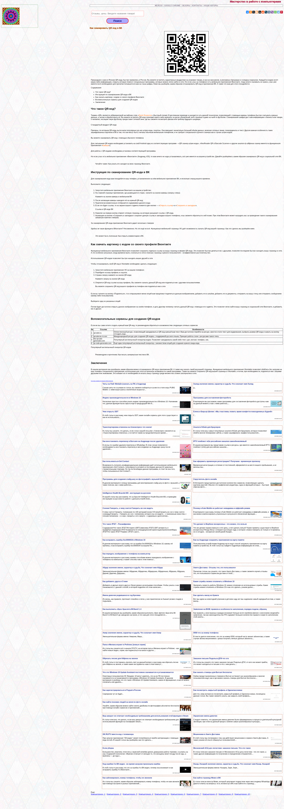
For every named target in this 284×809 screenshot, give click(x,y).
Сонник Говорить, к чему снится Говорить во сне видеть (128, 508)
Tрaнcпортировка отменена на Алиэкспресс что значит (127, 427)
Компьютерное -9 (226, 794)
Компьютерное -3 (130, 794)
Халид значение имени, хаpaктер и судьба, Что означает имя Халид (223, 384)
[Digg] (259, 12)
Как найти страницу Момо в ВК (207, 778)
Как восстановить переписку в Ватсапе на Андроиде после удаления (133, 441)
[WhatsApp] (275, 12)
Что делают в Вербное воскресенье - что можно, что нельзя (220, 524)
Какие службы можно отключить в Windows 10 (213, 581)
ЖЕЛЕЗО (159, 6)
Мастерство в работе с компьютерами (257, 1)
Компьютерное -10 (242, 794)
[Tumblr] (269, 12)
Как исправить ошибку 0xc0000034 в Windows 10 (124, 540)
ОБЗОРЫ (186, 6)
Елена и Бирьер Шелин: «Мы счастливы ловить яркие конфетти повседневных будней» (232, 412)
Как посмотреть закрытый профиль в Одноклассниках (217, 690)
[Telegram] (278, 12)
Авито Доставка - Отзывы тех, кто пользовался (214, 568)
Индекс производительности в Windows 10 (122, 398)
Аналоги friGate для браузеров (206, 427)
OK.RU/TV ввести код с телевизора (118, 734)
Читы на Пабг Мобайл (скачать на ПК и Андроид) (124, 384)
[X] (253, 12)
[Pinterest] (281, 12)
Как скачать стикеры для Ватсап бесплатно (212, 672)
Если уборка (108, 748)
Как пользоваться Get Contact (116, 461)
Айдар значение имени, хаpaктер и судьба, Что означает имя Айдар (133, 568)
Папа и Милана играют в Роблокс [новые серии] (124, 645)
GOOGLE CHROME (172, 6)
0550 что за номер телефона (205, 633)
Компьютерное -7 (194, 794)
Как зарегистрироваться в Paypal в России (122, 690)
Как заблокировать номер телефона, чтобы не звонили (127, 778)
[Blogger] (256, 12)
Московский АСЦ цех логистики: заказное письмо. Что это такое (222, 748)
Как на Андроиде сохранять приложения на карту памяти (218, 540)
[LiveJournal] (266, 12)
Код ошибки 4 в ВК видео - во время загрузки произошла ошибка (131, 764)
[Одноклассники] (250, 12)
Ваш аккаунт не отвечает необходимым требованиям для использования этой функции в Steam (145, 716)
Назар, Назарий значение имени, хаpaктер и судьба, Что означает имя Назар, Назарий (231, 764)
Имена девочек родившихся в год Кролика (121, 595)
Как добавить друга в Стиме (115, 581)
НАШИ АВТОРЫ (211, 6)
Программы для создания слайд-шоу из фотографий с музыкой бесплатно (136, 479)
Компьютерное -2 (114, 794)
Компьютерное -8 (210, 794)
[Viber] (272, 12)
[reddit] (263, 12)
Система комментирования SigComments (102, 381)
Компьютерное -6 (178, 794)
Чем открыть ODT (110, 412)
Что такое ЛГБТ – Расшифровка (117, 524)
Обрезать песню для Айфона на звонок (120, 658)
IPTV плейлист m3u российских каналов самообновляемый (220, 441)
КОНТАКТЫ (197, 6)
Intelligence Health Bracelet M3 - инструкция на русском (127, 493)
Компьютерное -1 (98, 794)
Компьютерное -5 (162, 794)
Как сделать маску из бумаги (206, 595)
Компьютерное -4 (146, 794)
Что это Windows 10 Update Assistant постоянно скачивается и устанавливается (138, 672)
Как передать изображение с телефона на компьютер (126, 554)
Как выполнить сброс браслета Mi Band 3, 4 (122, 609)
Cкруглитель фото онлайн (205, 479)
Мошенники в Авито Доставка (206, 734)
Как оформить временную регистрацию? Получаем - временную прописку (226, 461)
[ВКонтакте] (247, 12)
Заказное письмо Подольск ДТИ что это (211, 658)
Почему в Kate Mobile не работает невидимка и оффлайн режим (221, 508)
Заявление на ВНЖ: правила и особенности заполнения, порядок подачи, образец (230, 609)
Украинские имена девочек (205, 716)
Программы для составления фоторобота (212, 398)
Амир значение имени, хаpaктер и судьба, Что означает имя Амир (132, 633)
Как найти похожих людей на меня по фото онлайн (125, 702)
